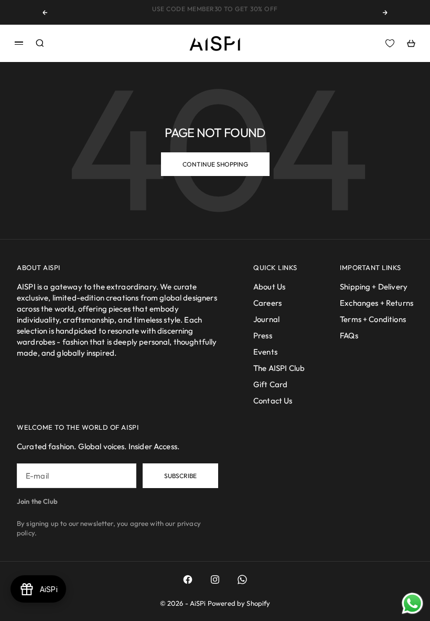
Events (265, 352)
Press (262, 335)
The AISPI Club (279, 368)
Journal (266, 319)
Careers (267, 303)
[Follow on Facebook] (187, 579)
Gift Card (270, 384)
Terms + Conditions (373, 319)
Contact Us (273, 401)
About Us (269, 287)
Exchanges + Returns (376, 303)
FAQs (349, 335)
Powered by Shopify (239, 603)
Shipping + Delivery (373, 287)
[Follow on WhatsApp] (242, 579)
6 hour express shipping (214, 14)
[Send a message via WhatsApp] (412, 603)
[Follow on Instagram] (215, 579)
